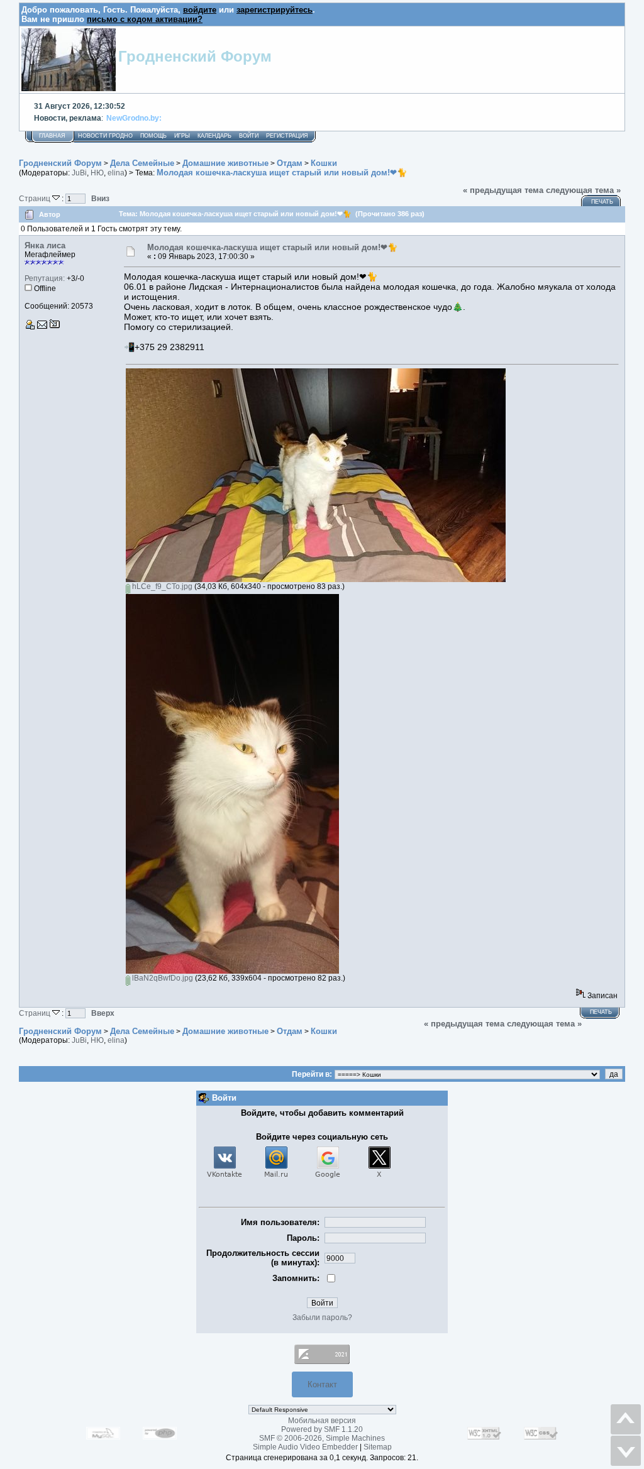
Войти (248, 136)
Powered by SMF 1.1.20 (322, 1429)
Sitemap (378, 1447)
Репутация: (45, 278)
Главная (52, 136)
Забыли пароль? (322, 1317)
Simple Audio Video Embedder (305, 1447)
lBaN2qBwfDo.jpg (161, 978)
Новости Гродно (105, 136)
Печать (602, 202)
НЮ (97, 172)
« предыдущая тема (503, 190)
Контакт (322, 1384)
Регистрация (287, 136)
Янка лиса (45, 245)
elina (116, 172)
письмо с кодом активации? (145, 19)
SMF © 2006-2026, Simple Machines (322, 1438)
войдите (199, 9)
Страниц (35, 198)
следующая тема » (583, 190)
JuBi (79, 172)
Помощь (153, 136)
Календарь (214, 136)
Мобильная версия (322, 1420)
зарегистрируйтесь (274, 9)
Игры (182, 136)
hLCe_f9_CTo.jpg (161, 586)
